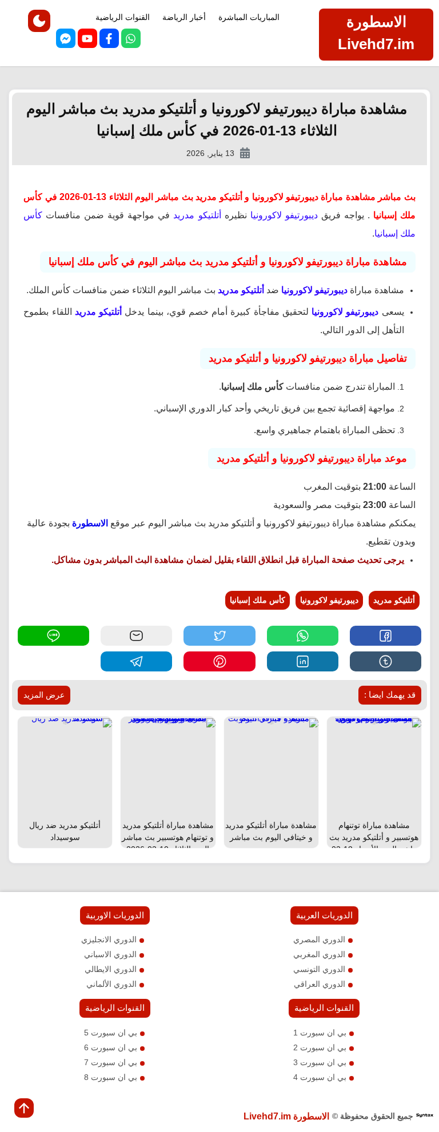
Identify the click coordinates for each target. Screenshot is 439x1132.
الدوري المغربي (319, 954)
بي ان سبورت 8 (110, 1077)
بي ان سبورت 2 (319, 1047)
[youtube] (87, 40)
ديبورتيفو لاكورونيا (329, 600)
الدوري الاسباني (110, 954)
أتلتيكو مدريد (394, 600)
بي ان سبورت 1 (319, 1032)
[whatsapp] (131, 40)
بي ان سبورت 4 (319, 1077)
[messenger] (65, 40)
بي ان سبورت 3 (319, 1062)
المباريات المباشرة (249, 17)
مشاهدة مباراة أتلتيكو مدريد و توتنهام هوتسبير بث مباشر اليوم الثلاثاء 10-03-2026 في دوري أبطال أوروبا (168, 843)
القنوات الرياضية (122, 17)
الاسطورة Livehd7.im (286, 1116)
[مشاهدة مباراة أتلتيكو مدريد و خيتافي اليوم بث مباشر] (271, 722)
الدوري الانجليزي (109, 939)
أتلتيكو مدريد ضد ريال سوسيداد (65, 831)
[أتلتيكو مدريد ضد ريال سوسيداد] (65, 722)
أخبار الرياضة (184, 17)
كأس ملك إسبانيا (257, 600)
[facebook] (109, 40)
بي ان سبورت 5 (110, 1032)
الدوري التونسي (319, 969)
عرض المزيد (44, 694)
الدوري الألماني (111, 984)
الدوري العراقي (319, 984)
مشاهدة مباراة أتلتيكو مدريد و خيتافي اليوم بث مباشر (271, 831)
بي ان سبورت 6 (110, 1047)
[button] (385, 636)
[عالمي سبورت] (424, 1116)
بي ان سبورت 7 (110, 1062)
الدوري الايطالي (111, 969)
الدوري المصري (319, 939)
